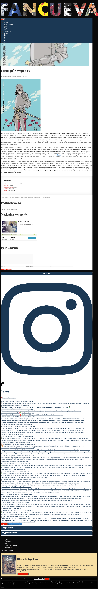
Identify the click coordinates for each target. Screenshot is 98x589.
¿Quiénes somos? (10, 540)
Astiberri (18, 197)
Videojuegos (7, 31)
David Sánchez (35, 197)
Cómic (5, 26)
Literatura (6, 33)
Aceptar (47, 579)
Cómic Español (26, 197)
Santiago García (45, 197)
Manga (6, 28)
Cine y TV (6, 29)
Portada (6, 22)
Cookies (7, 547)
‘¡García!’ (59, 155)
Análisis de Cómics (10, 197)
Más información (39, 579)
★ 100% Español (8, 24)
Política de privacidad (11, 545)
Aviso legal (8, 543)
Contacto (8, 541)
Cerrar (2, 587)
